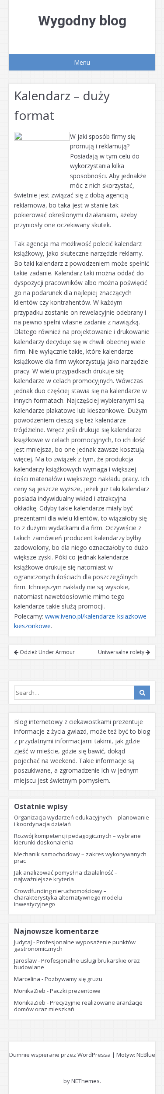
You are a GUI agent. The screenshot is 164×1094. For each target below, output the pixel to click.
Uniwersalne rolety (122, 652)
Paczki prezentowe (75, 991)
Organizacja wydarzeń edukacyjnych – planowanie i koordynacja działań (81, 820)
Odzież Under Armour (46, 652)
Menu (82, 62)
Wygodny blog (82, 20)
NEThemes (85, 1081)
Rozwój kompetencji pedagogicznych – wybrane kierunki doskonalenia (77, 839)
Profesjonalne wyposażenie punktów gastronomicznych (75, 945)
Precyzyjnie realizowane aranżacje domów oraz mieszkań (78, 1006)
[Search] (142, 693)
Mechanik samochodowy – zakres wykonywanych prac (80, 857)
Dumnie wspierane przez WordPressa (60, 1055)
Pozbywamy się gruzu (73, 979)
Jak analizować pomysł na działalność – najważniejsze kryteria (66, 876)
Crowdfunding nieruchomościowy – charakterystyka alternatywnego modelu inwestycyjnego (68, 897)
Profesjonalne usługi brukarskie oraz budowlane (77, 964)
